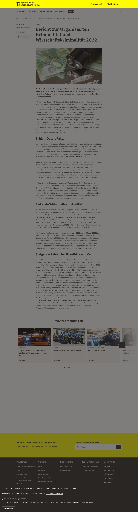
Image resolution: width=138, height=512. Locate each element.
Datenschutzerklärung (54, 493)
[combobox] (114, 4)
